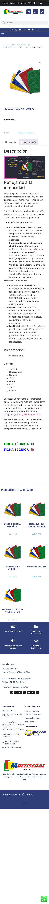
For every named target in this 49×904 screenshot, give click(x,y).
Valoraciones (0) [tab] (28, 142)
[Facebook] (11, 30)
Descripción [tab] (10, 142)
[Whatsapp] (33, 30)
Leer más (12, 534)
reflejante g (22, 414)
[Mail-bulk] (42, 11)
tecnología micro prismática (29, 249)
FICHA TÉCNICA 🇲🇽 (19, 444)
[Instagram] (24, 30)
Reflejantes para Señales (27, 133)
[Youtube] (29, 30)
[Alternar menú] (2, 34)
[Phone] (35, 11)
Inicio (7, 45)
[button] (40, 63)
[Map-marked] (28, 11)
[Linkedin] (20, 30)
